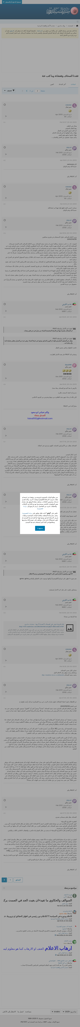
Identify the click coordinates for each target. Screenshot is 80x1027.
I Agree (40, 528)
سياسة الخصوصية (27, 513)
